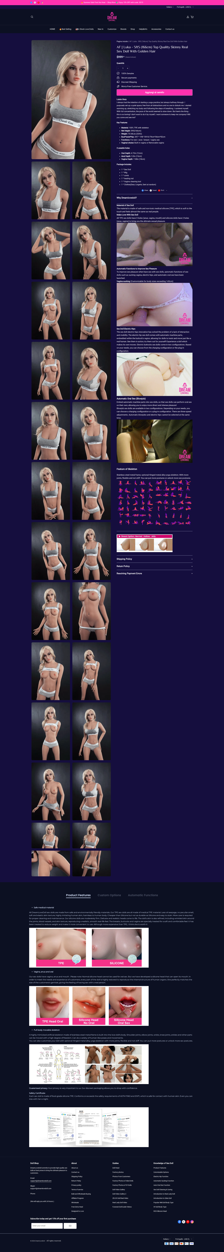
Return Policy (76, 1181)
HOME (52, 29)
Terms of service (77, 1189)
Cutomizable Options (161, 1172)
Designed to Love (77, 1211)
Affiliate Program (77, 1198)
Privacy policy (76, 1185)
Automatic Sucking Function (164, 1181)
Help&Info (143, 29)
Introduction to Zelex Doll (163, 1198)
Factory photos (118, 1172)
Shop (133, 29)
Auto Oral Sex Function (162, 1185)
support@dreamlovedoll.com (40, 1181)
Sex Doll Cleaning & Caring (163, 1189)
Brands (123, 29)
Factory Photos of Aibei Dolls (122, 1181)
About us (74, 1168)
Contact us (169, 29)
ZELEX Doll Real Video (120, 1198)
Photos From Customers (121, 1176)
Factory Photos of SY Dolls (122, 1185)
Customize (112, 29)
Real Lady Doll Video (119, 1202)
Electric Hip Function (161, 1176)
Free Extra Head (77, 1207)
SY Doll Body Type (160, 1207)
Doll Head (115, 1168)
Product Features (160, 1168)
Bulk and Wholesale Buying (81, 1194)
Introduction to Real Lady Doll (164, 1194)
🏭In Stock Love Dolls (84, 29)
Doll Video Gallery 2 (119, 1194)
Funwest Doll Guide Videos (122, 1207)
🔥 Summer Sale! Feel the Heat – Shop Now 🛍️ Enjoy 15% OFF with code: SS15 (112, 2)
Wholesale (75, 1202)
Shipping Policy (76, 1176)
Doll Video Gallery (118, 1189)
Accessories (156, 29)
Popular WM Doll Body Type (163, 1202)
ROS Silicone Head (160, 1211)
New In (100, 29)
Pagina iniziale (122, 41)
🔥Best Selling (65, 29)
